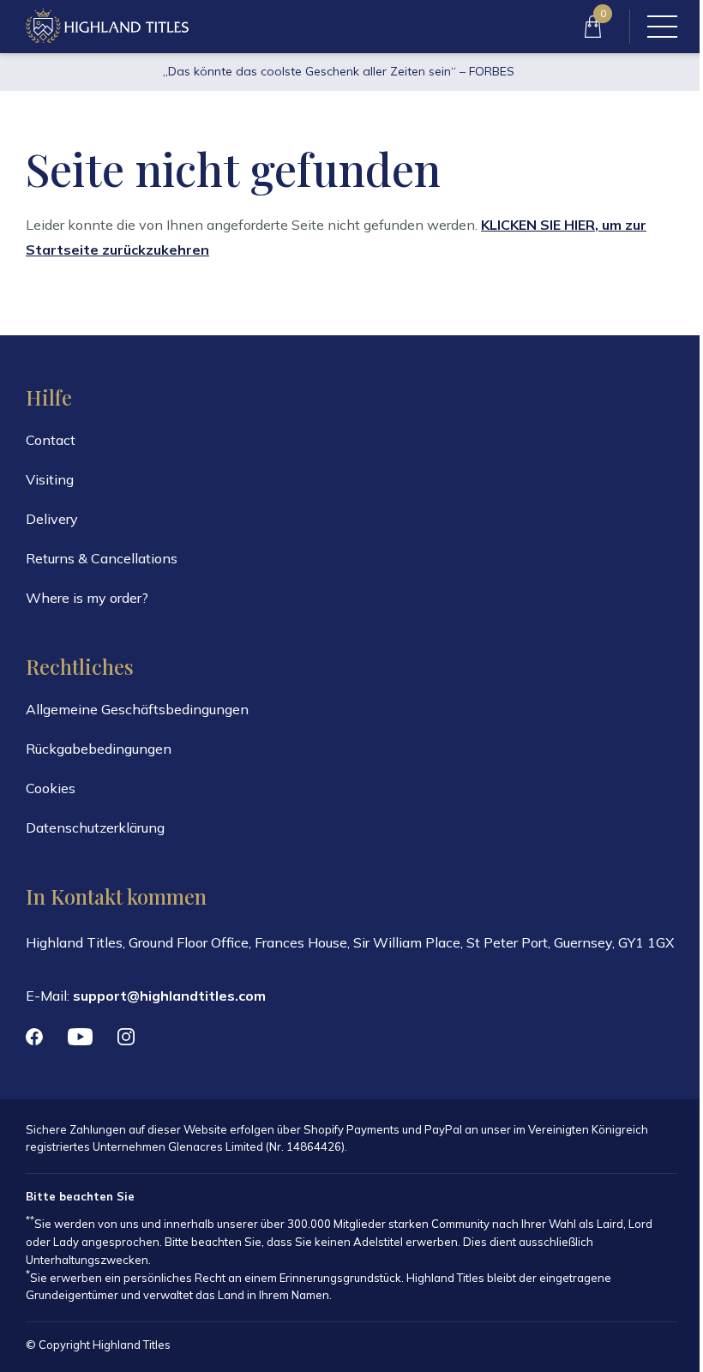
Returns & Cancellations (101, 558)
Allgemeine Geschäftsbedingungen (137, 709)
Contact (50, 439)
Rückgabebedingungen (98, 748)
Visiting (50, 479)
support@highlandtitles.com (169, 995)
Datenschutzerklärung (95, 827)
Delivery (52, 518)
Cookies (50, 788)
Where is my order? (87, 597)
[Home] (107, 27)
